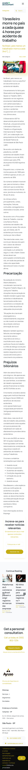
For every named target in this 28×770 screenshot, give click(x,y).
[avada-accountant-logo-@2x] (8, 3)
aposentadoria (13, 406)
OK (22, 758)
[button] (3, 594)
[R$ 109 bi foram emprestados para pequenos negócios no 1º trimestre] (21, 578)
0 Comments (9, 612)
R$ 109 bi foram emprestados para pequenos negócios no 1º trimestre (22, 594)
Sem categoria (6, 56)
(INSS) (18, 398)
